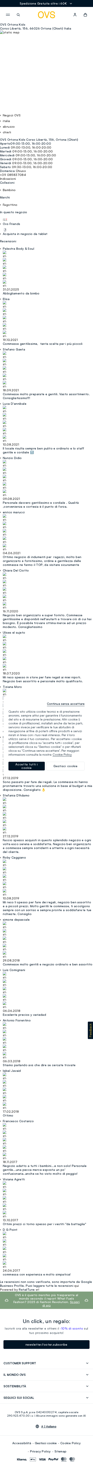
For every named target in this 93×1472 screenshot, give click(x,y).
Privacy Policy (40, 1451)
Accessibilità (21, 1443)
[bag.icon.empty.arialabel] (85, 14)
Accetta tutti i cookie (26, 766)
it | (48, 1426)
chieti (7, 132)
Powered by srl (19, 1289)
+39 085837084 (13, 175)
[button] (90, 1030)
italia (6, 121)
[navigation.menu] (7, 14)
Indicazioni (8, 178)
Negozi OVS (12, 115)
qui (76, 1285)
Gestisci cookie (46, 1443)
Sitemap (61, 1451)
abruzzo (9, 126)
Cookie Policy (70, 1443)
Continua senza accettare (66, 703)
